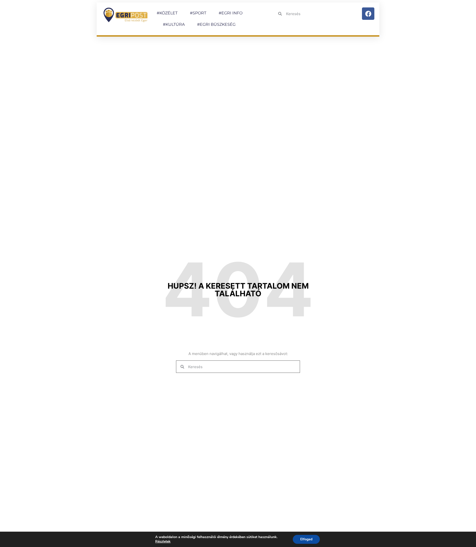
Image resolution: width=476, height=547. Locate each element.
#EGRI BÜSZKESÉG (216, 24)
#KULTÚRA (174, 24)
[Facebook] (368, 13)
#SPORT (198, 13)
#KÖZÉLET (167, 13)
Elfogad (306, 539)
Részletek (163, 541)
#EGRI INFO (230, 13)
